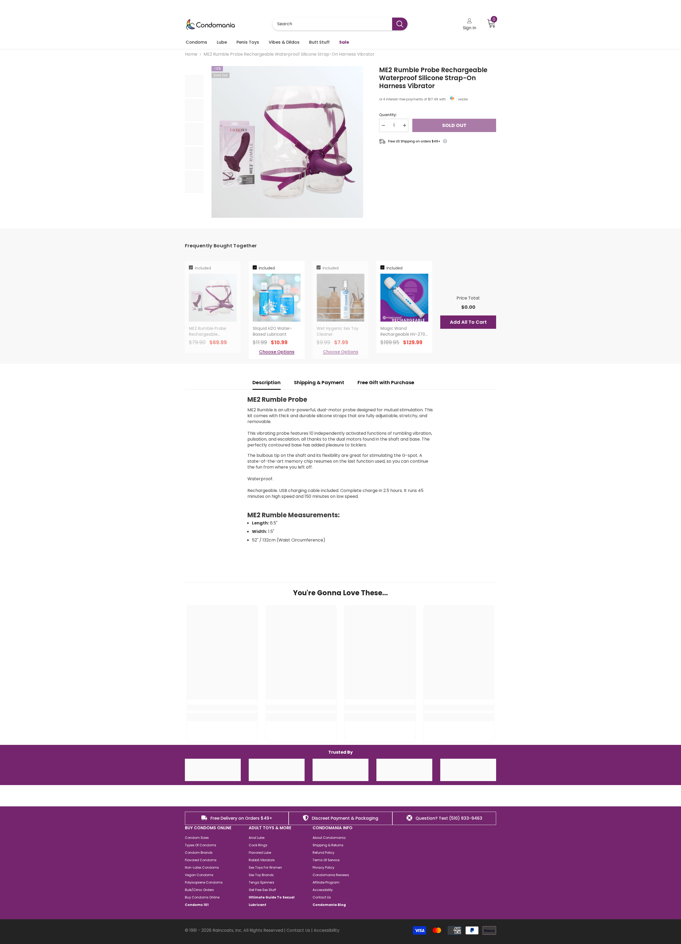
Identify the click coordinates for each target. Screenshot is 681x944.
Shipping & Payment (319, 382)
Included (203, 268)
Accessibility (326, 930)
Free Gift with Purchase (386, 382)
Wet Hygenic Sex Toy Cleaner (338, 331)
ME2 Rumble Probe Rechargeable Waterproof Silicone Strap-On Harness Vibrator (433, 78)
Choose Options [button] (276, 352)
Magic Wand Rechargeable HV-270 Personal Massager (402, 331)
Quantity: (388, 114)
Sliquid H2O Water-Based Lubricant (272, 331)
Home (191, 54)
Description (266, 382)
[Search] (340, 24)
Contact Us (298, 930)
